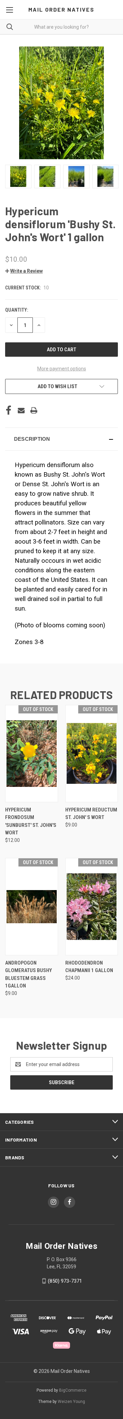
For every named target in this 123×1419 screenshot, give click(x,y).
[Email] (21, 410)
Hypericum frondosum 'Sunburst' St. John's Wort (30, 821)
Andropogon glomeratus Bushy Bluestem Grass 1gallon (28, 974)
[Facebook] (8, 410)
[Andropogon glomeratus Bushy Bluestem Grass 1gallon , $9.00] (31, 906)
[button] (24, 271)
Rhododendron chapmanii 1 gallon (89, 967)
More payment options (61, 368)
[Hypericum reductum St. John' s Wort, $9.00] (92, 753)
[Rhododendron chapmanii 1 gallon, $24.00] (92, 906)
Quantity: (16, 310)
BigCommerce (72, 1390)
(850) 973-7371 (65, 1281)
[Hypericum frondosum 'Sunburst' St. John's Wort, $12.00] (31, 753)
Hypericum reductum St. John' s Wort (91, 814)
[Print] (33, 410)
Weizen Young (71, 1401)
